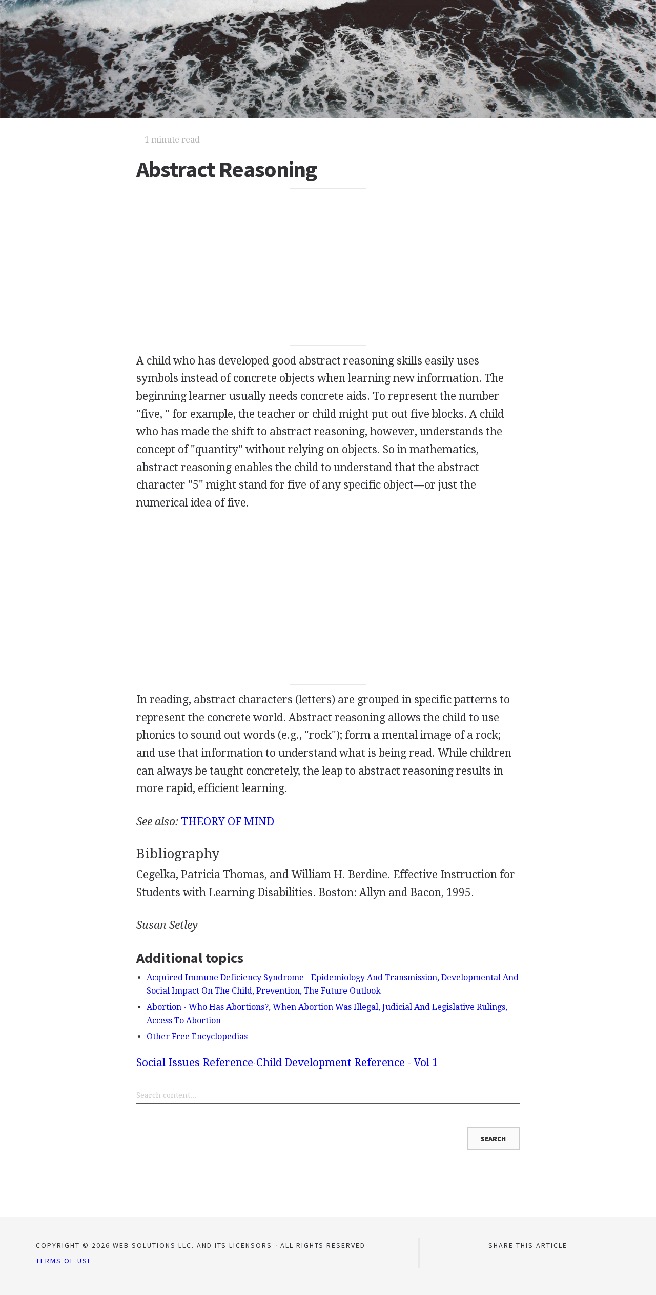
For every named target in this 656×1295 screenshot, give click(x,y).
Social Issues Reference (194, 1062)
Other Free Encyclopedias (197, 1036)
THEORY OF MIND (227, 821)
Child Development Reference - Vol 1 (347, 1062)
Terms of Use (64, 1260)
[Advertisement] (328, 267)
